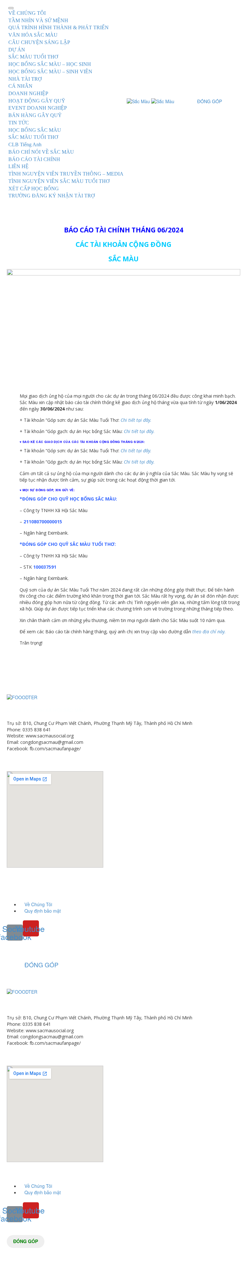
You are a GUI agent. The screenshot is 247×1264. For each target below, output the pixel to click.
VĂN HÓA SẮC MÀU (33, 35)
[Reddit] (59, 668)
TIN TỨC (18, 122)
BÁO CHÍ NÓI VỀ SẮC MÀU (41, 152)
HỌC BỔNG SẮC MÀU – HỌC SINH (49, 64)
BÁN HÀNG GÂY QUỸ (35, 115)
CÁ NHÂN (20, 86)
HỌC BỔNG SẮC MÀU (34, 130)
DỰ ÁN (16, 49)
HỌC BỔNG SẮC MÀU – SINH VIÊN (50, 71)
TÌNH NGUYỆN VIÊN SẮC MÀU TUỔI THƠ (59, 181)
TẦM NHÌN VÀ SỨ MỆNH (38, 20)
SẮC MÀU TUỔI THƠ (33, 56)
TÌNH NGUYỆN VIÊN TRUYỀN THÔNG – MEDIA (66, 173)
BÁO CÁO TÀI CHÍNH (34, 159)
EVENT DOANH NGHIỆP (37, 108)
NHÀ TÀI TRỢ (25, 79)
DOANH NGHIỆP (28, 93)
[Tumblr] (39, 668)
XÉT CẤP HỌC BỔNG (33, 188)
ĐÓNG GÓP (25, 1241)
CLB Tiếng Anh (24, 144)
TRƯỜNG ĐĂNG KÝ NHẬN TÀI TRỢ (51, 195)
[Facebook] (11, 668)
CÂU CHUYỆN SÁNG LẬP (39, 42)
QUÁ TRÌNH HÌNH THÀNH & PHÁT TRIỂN (58, 27)
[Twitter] (20, 668)
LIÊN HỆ (18, 166)
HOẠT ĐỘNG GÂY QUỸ (36, 101)
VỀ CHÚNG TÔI (27, 13)
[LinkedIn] (49, 668)
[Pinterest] (30, 668)
